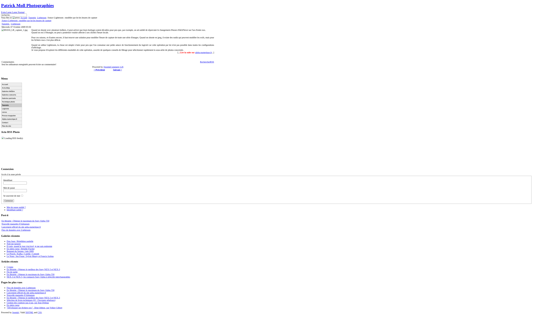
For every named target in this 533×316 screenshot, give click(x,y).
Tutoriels (32, 18)
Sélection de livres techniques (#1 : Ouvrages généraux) (31, 300)
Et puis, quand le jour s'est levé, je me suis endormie (29, 246)
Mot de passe (9, 188)
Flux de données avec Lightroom (16, 230)
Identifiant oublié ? (15, 210)
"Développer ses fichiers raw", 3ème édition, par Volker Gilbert (34, 308)
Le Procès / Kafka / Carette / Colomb (23, 254)
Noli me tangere (14, 244)
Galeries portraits (9, 98)
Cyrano (10, 267)
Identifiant (7, 180)
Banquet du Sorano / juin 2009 (20, 251)
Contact (5, 123)
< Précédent (99, 70)
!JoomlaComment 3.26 (113, 67)
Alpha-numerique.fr (9, 119)
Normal (21, 12)
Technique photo (8, 102)
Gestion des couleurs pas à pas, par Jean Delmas (28, 303)
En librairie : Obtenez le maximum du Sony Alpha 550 (25, 221)
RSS (212, 62)
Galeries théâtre (8, 91)
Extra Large (6, 12)
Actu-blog (6, 88)
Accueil (23, 18)
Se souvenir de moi (11, 196)
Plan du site (6, 126)
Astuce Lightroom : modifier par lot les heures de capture (26, 20)
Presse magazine (9, 116)
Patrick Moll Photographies (27, 5)
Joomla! (15, 312)
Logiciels (5, 109)
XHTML (29, 312)
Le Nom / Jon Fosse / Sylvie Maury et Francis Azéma (30, 256)
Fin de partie (12, 272)
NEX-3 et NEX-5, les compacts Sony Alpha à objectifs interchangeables (38, 277)
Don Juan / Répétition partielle (20, 241)
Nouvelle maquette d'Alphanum (15, 224)
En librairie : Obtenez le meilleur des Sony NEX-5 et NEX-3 (33, 269)
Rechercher (205, 62)
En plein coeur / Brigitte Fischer (21, 249)
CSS (40, 312)
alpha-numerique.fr (203, 52)
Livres (4, 112)
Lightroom (41, 18)
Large (15, 12)
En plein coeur (13, 305)
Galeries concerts (9, 95)
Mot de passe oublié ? (16, 207)
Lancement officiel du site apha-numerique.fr (21, 227)
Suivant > (117, 70)
